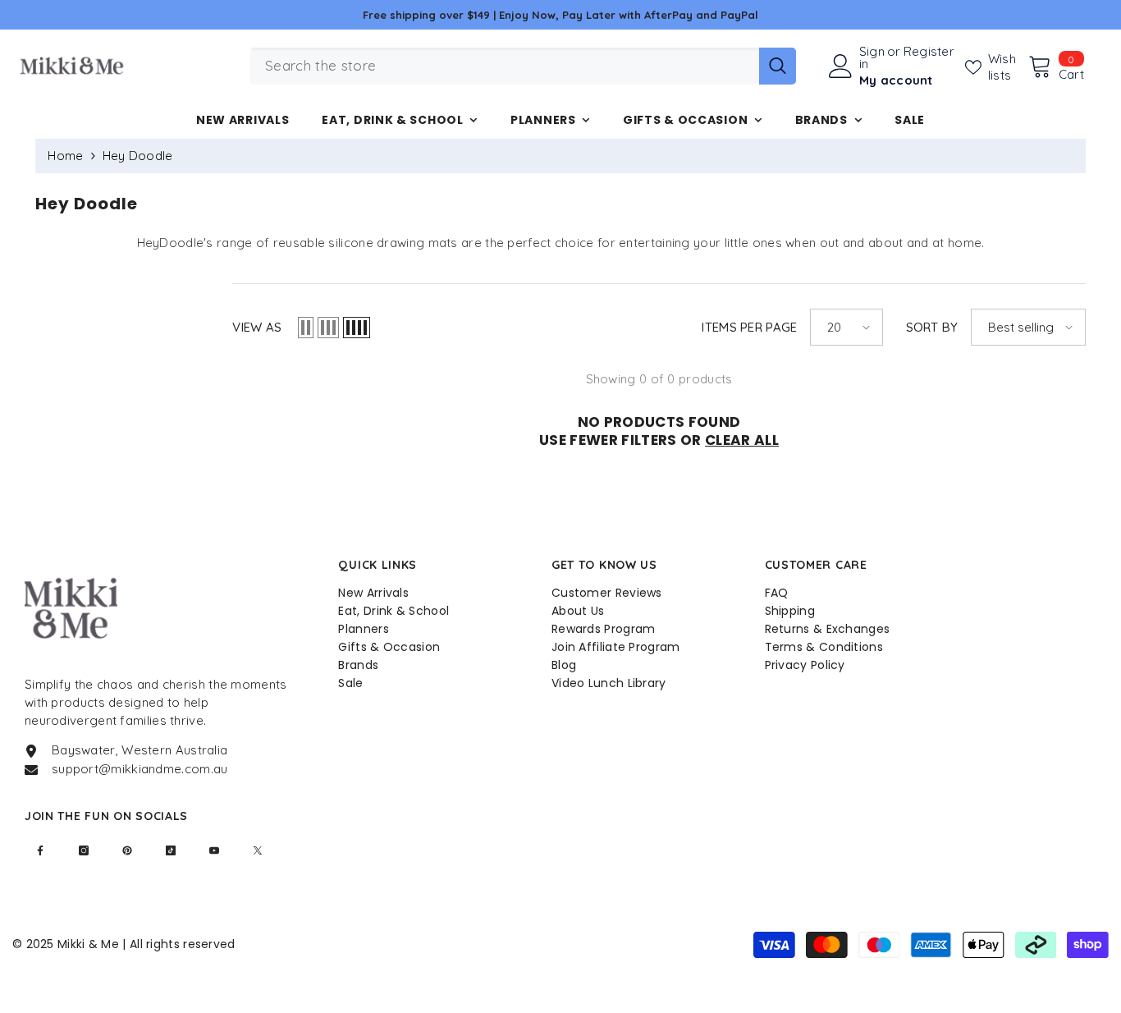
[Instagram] (83, 850)
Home (65, 155)
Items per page (749, 327)
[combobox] (504, 66)
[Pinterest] (127, 850)
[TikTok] (170, 850)
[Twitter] (257, 850)
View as (256, 327)
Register (929, 52)
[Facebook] (40, 850)
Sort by (932, 327)
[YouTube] (214, 850)
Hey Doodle (138, 155)
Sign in (872, 57)
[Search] (523, 66)
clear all (742, 440)
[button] (305, 327)
